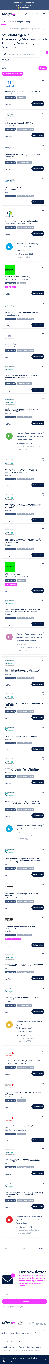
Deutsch (21, 1341)
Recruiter (38, 1333)
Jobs (3, 21)
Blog (28, 21)
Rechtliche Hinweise (34, 1347)
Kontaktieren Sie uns (9, 1347)
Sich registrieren (22, 1333)
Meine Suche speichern (13, 74)
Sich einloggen (8, 1333)
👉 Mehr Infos (23, 7)
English (12, 1341)
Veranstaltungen (15, 21)
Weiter (41, 1249)
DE (25, 14)
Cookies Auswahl (8, 1350)
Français (5, 1341)
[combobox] (6, 68)
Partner (21, 1347)
